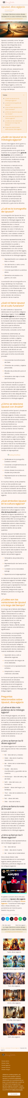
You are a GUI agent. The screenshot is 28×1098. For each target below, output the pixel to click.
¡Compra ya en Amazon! (14, 19)
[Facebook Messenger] (7, 919)
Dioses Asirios (5, 1061)
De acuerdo (14, 1094)
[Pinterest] (16, 919)
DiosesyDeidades (9, 10)
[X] (12, 919)
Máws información (17, 1090)
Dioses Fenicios (6, 1067)
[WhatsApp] (20, 919)
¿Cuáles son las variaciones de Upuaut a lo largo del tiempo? (13, 123)
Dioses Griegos (6, 1069)
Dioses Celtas (5, 1063)
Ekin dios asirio (6, 925)
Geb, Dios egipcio (20, 925)
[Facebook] (3, 919)
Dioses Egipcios (6, 1065)
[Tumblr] (24, 919)
